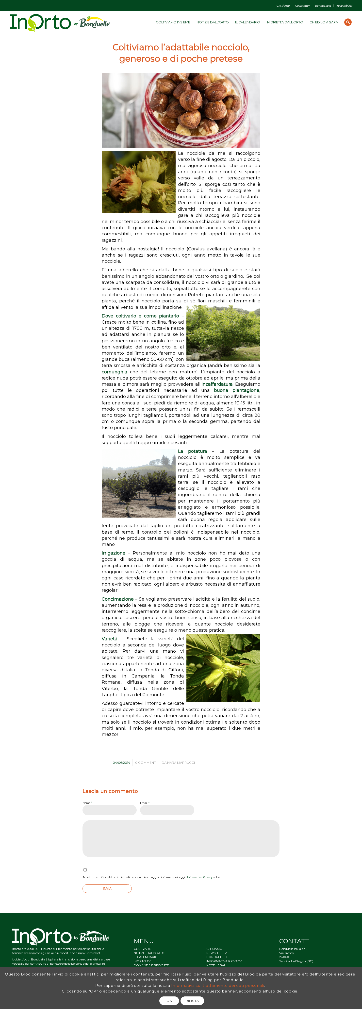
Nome (87, 803)
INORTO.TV (142, 961)
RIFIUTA (192, 1001)
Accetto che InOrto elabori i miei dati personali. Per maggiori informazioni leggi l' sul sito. (152, 877)
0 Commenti (145, 763)
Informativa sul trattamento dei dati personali (217, 985)
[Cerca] (348, 22)
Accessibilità (344, 5)
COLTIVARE (142, 949)
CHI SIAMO (214, 949)
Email (144, 803)
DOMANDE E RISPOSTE (151, 965)
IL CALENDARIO (146, 957)
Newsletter (302, 5)
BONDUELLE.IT (217, 957)
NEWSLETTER (216, 953)
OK (169, 1001)
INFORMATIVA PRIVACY (224, 961)
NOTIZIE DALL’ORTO (149, 953)
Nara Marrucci (181, 763)
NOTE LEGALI (216, 965)
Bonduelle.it (323, 5)
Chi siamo (283, 5)
